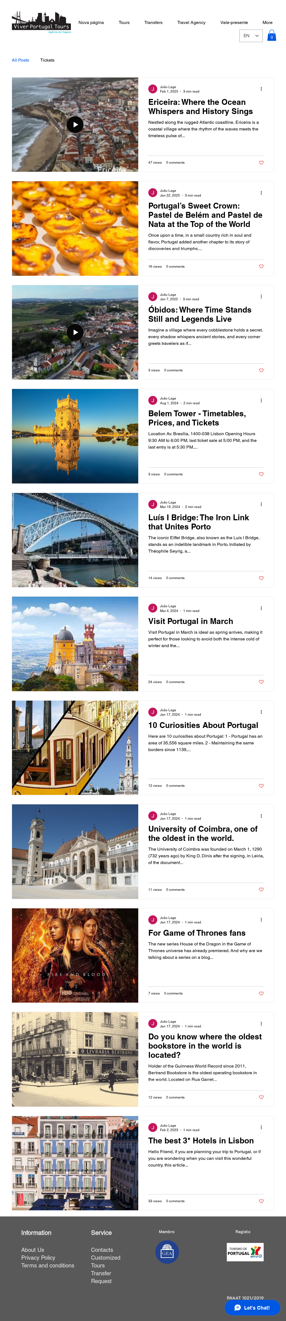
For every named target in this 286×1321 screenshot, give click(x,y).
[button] (272, 35)
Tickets (47, 60)
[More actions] (263, 89)
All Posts (20, 60)
